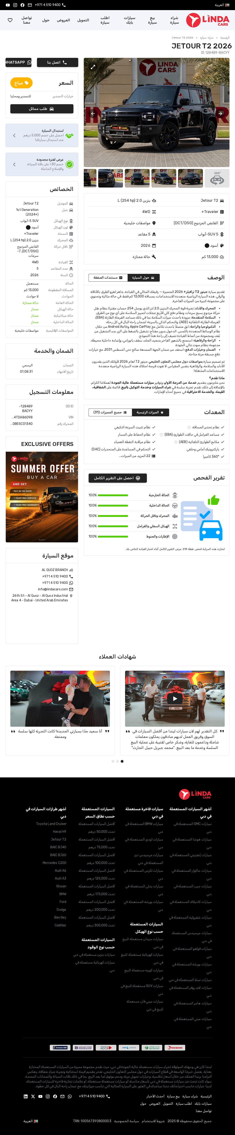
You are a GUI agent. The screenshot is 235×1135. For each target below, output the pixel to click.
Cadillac (60, 925)
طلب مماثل (38, 108)
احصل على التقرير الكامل (114, 478)
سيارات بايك (129, 20)
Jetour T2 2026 (182, 37)
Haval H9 (59, 832)
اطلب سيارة (105, 20)
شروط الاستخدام (153, 1121)
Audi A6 (60, 871)
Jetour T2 (58, 839)
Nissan (61, 886)
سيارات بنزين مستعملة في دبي (94, 955)
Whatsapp (15, 62)
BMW (62, 894)
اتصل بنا (53, 62)
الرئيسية (224, 37)
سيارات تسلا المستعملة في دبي (190, 980)
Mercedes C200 (54, 863)
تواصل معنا (27, 20)
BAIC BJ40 (58, 847)
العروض (63, 20)
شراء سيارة (174, 20)
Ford (63, 902)
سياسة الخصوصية (126, 1121)
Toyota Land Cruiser (51, 824)
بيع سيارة (152, 20)
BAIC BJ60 (58, 855)
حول (46, 20)
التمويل (83, 20)
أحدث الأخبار (155, 1096)
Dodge (61, 910)
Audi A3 (60, 878)
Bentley (60, 917)
